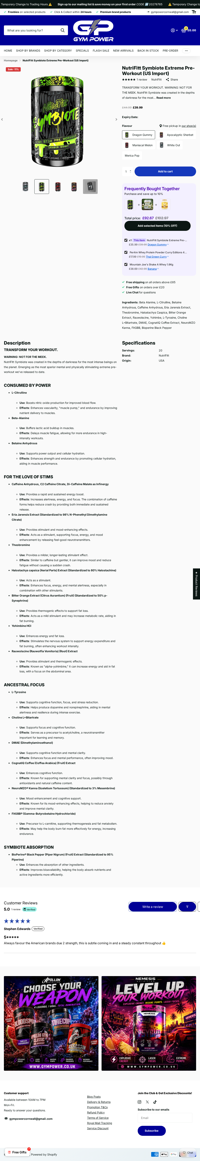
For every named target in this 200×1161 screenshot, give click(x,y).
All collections (28, 50)
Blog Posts (94, 1096)
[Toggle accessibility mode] (194, 11)
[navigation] (2, 119)
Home (8, 50)
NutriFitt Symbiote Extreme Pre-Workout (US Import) (167, 240)
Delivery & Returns (99, 1102)
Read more (163, 97)
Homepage (11, 60)
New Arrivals (123, 50)
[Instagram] (139, 1102)
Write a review (152, 907)
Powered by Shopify (44, 1154)
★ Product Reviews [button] (196, 584)
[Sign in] (174, 30)
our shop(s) (189, 125)
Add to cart (165, 171)
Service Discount (98, 1128)
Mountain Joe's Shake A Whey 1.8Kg (151, 264)
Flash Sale (101, 50)
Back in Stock (148, 50)
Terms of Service (98, 1117)
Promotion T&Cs (97, 1107)
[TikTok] (155, 1102)
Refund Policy (96, 1112)
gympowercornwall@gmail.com (31, 1118)
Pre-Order (170, 50)
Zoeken (62, 30)
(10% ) (157, 225)
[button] (131, 168)
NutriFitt (156, 79)
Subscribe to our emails (153, 1109)
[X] (147, 1102)
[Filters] (187, 907)
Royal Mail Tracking (99, 1123)
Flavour (159, 125)
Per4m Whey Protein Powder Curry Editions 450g (159, 252)
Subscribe (152, 1130)
